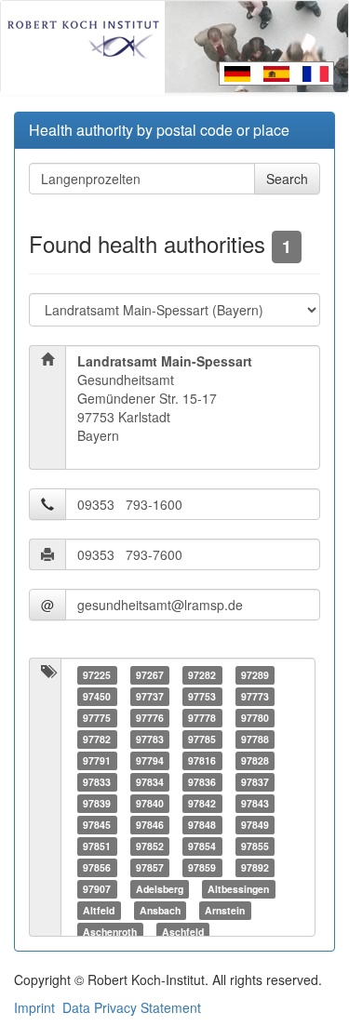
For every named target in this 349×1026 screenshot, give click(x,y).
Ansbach (160, 910)
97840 (150, 803)
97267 (150, 675)
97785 (202, 739)
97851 (97, 846)
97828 (255, 760)
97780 (255, 718)
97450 (97, 696)
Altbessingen (238, 889)
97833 (97, 782)
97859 (202, 867)
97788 (255, 739)
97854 (202, 846)
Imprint (34, 1007)
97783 (150, 739)
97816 (202, 760)
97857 (150, 867)
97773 (255, 696)
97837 (255, 782)
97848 (202, 825)
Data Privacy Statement (131, 1007)
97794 (150, 760)
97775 (97, 718)
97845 (97, 825)
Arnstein (225, 910)
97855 (255, 846)
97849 (255, 825)
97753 (202, 696)
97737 (150, 696)
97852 (150, 846)
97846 (150, 825)
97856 (97, 867)
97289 (255, 675)
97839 (97, 803)
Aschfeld (183, 932)
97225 (97, 675)
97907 (97, 889)
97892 (255, 867)
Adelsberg (159, 889)
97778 (202, 718)
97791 (97, 760)
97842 (202, 803)
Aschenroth (110, 932)
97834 (150, 782)
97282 (202, 675)
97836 (202, 782)
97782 (97, 739)
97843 (255, 803)
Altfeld (98, 910)
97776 (150, 718)
